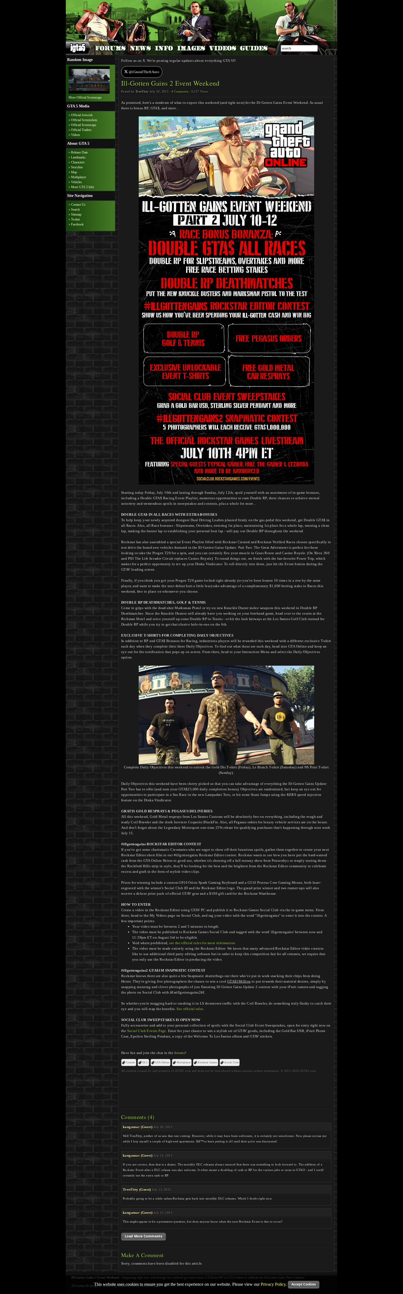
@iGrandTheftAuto (143, 72)
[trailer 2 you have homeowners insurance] (89, 92)
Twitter (75, 219)
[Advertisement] (226, 1088)
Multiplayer (78, 177)
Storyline (77, 167)
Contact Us (78, 205)
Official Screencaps (83, 125)
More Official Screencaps (85, 97)
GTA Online (162, 1062)
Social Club (231, 1062)
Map (74, 172)
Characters (78, 162)
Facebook (77, 224)
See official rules (190, 1009)
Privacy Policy (273, 1284)
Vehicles (76, 182)
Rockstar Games (207, 1062)
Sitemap (76, 214)
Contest (130, 1062)
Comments (179, 91)
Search (75, 209)
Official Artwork (82, 115)
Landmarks (78, 157)
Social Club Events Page (146, 1031)
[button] (143, 1236)
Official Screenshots (84, 120)
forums (179, 1053)
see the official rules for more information (202, 943)
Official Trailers (81, 130)
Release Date (79, 152)
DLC (145, 1062)
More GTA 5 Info (82, 187)
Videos (75, 135)
